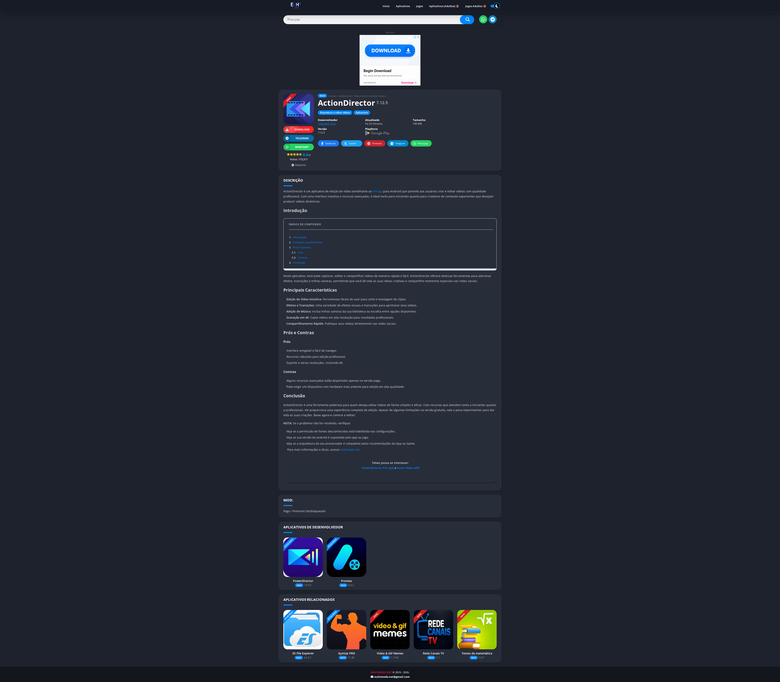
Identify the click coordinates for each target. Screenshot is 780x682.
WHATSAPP (302, 147)
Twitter (352, 143)
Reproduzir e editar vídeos (370, 96)
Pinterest (377, 143)
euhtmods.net (349, 449)
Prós (297, 252)
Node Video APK (408, 468)
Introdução (298, 237)
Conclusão (297, 262)
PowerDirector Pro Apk (377, 468)
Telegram (400, 143)
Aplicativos (403, 6)
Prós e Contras (300, 247)
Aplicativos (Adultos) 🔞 (444, 6)
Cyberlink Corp (327, 123)
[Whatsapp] (483, 19)
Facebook (330, 143)
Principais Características (306, 242)
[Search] (467, 19)
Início (386, 6)
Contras (299, 257)
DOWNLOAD (302, 129)
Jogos (419, 6)
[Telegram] (493, 19)
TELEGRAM (302, 138)
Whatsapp (423, 143)
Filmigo (377, 191)
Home (332, 96)
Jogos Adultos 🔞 (475, 6)
